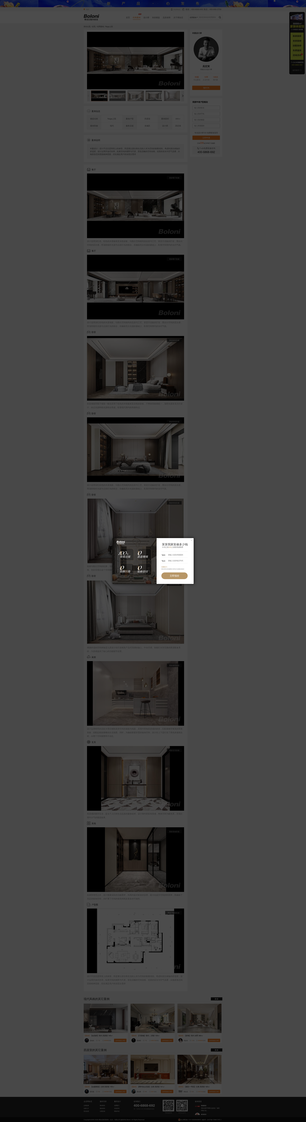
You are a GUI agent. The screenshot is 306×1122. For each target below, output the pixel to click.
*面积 (163, 555)
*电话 (163, 561)
